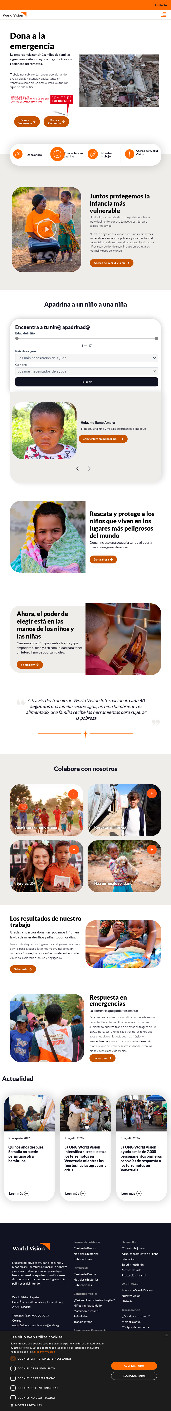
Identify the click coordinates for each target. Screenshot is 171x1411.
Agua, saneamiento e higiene (140, 1253)
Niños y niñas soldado (88, 1305)
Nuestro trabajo (106, 154)
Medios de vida (131, 1270)
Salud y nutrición (133, 1264)
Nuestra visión (131, 1295)
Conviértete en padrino (73, 154)
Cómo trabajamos (133, 1248)
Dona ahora (34, 154)
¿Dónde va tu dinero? (136, 1316)
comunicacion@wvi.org (43, 1325)
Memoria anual (131, 1321)
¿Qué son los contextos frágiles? (94, 1300)
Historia (127, 1301)
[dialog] (85, 1371)
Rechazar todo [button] (134, 1376)
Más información (44, 1351)
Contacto (161, 5)
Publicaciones (83, 1259)
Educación (128, 1259)
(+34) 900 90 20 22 (37, 1315)
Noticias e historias (86, 1253)
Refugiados (81, 1316)
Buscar (87, 382)
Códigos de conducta (135, 1327)
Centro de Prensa (85, 1248)
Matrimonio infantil (86, 1311)
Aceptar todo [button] (134, 1366)
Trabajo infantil (83, 1321)
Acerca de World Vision (147, 152)
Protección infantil (134, 1275)
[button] (166, 14)
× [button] (166, 1335)
